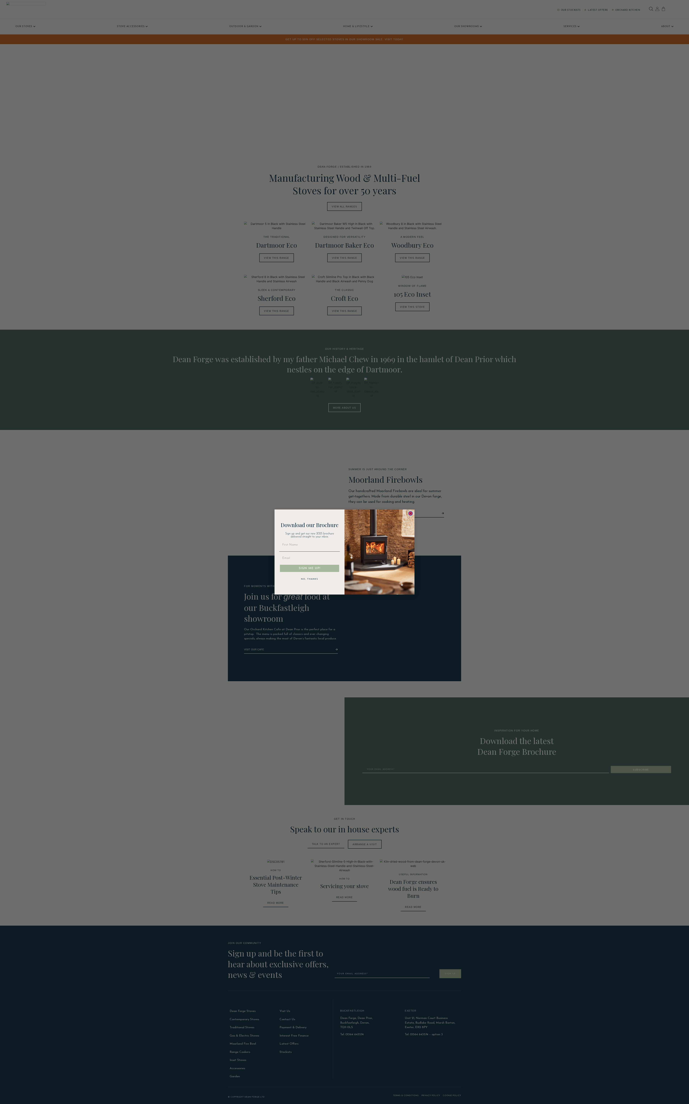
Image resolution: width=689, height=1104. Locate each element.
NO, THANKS (309, 579)
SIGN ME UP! (309, 568)
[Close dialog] (410, 513)
